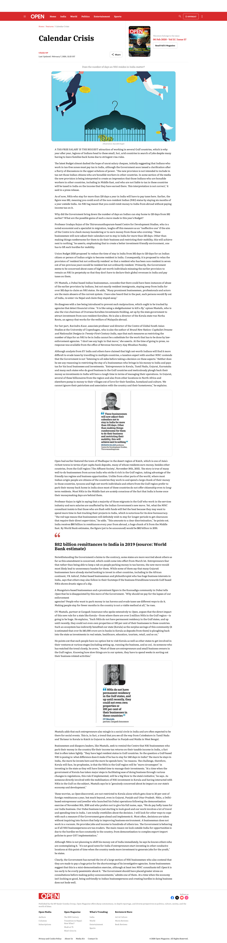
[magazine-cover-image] (139, 41)
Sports (117, 16)
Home (53, 16)
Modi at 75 (68, 927)
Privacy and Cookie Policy (50, 938)
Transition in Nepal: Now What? (73, 922)
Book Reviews (121, 924)
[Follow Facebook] (172, 898)
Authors (42, 917)
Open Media (45, 911)
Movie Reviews (121, 920)
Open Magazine (72, 911)
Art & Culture (121, 917)
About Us (69, 938)
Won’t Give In (70, 930)
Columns (43, 920)
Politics (85, 16)
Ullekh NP (43, 52)
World (73, 16)
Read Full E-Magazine (165, 45)
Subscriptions (45, 924)
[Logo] (37, 16)
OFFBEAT (191, 16)
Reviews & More (123, 911)
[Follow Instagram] (186, 898)
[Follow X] (177, 898)
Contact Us (92, 938)
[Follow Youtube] (182, 898)
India (63, 16)
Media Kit (80, 938)
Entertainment (102, 16)
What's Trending (99, 911)
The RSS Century (71, 917)
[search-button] (180, 16)
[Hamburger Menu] (24, 16)
